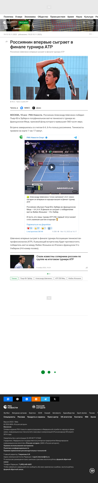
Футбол (7, 413)
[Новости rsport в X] (54, 399)
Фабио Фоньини (74, 278)
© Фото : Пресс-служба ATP (19, 102)
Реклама (21, 417)
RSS (86, 417)
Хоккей (47, 413)
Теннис (14, 278)
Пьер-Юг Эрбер (26, 278)
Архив (93, 417)
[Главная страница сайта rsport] (15, 22)
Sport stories (82, 413)
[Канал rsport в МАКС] (8, 399)
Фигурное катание (19, 413)
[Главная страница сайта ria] (4, 22)
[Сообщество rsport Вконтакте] (26, 399)
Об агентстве (66, 417)
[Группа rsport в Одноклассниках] (36, 399)
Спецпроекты (9, 417)
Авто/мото (56, 413)
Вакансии (7, 427)
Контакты (78, 417)
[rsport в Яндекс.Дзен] (17, 399)
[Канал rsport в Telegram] (45, 399)
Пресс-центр (52, 417)
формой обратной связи (13, 469)
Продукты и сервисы (36, 417)
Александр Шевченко (43, 278)
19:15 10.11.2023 (10, 34)
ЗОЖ (40, 413)
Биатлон (32, 413)
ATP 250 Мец (60, 278)
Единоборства (69, 413)
